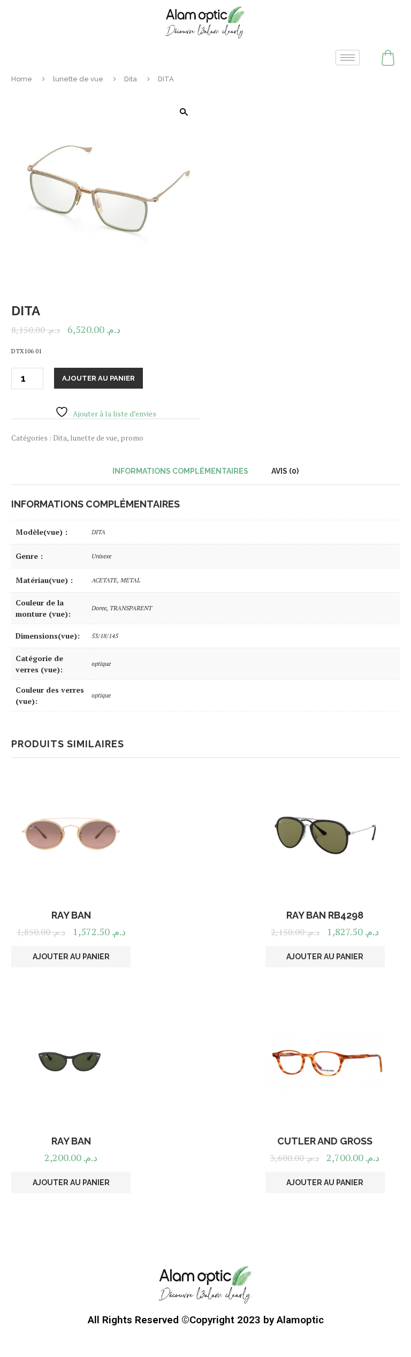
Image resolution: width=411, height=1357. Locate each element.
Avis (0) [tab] (285, 471)
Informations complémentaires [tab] (180, 471)
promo (131, 438)
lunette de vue (78, 79)
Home (21, 79)
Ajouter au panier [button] (71, 956)
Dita (130, 79)
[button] (183, 112)
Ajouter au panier (98, 378)
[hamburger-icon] (348, 57)
